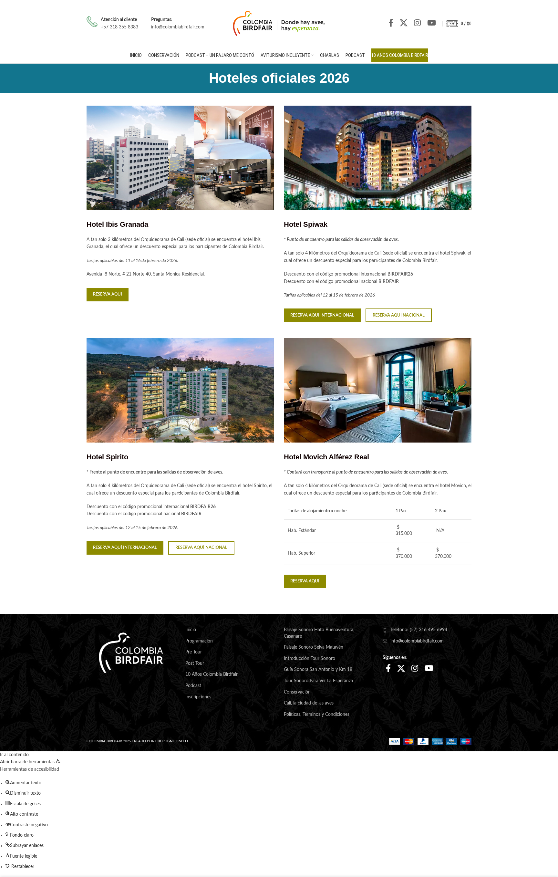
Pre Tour (193, 652)
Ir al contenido (14, 755)
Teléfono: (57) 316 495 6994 (418, 630)
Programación (199, 641)
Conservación (297, 692)
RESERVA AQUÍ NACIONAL (399, 315)
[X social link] (404, 23)
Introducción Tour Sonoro (309, 658)
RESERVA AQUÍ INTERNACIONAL (322, 315)
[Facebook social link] (391, 23)
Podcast (193, 686)
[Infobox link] (112, 23)
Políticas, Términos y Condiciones (316, 714)
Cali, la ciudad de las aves (309, 703)
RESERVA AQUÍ (107, 294)
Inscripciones (198, 697)
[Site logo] (279, 23)
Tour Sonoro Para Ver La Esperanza (318, 681)
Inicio (190, 630)
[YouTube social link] (431, 23)
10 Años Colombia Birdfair (211, 674)
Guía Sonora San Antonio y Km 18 (318, 669)
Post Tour (194, 663)
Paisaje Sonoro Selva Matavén (313, 647)
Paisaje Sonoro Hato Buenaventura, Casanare (319, 633)
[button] (30, 762)
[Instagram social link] (417, 23)
